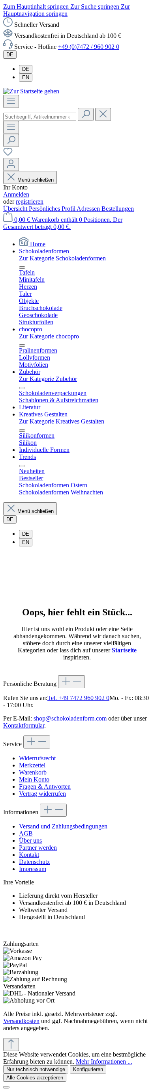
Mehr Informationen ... (104, 1061)
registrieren (29, 201)
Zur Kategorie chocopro (49, 336)
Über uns (30, 840)
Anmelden (16, 194)
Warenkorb (33, 772)
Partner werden (38, 847)
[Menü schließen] (22, 267)
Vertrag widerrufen (42, 793)
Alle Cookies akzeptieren (34, 1078)
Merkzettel (32, 765)
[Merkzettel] (8, 154)
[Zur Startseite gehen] (31, 91)
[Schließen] (6, 1087)
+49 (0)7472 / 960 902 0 (88, 46)
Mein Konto (34, 779)
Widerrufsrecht (37, 758)
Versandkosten (21, 1021)
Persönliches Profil (53, 208)
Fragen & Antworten (45, 786)
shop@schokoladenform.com (70, 718)
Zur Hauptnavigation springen (66, 10)
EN (25, 77)
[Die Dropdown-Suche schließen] (103, 114)
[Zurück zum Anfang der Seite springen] (11, 1044)
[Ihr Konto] (11, 164)
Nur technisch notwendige (35, 1069)
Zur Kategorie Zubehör (48, 378)
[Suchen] (86, 114)
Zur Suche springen (95, 6)
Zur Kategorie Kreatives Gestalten (61, 421)
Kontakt (29, 854)
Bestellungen (117, 208)
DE (25, 69)
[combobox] (39, 117)
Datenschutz (34, 861)
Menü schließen (35, 180)
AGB (26, 833)
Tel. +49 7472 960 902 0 (78, 698)
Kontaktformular (23, 725)
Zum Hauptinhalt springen (36, 6)
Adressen (89, 208)
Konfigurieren (88, 1069)
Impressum (32, 868)
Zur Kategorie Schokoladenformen (62, 258)
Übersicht (16, 208)
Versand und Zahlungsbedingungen (63, 826)
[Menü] (11, 101)
